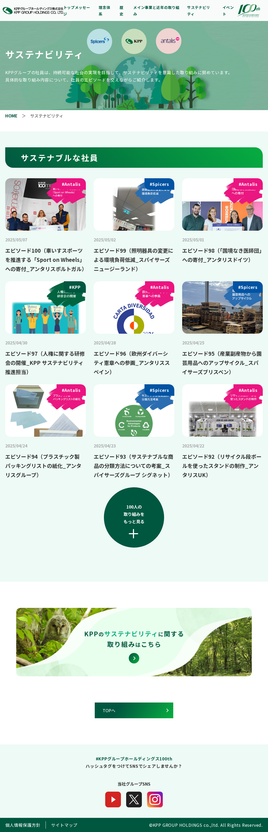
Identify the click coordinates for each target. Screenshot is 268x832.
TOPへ (109, 710)
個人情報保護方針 (22, 825)
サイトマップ (64, 825)
